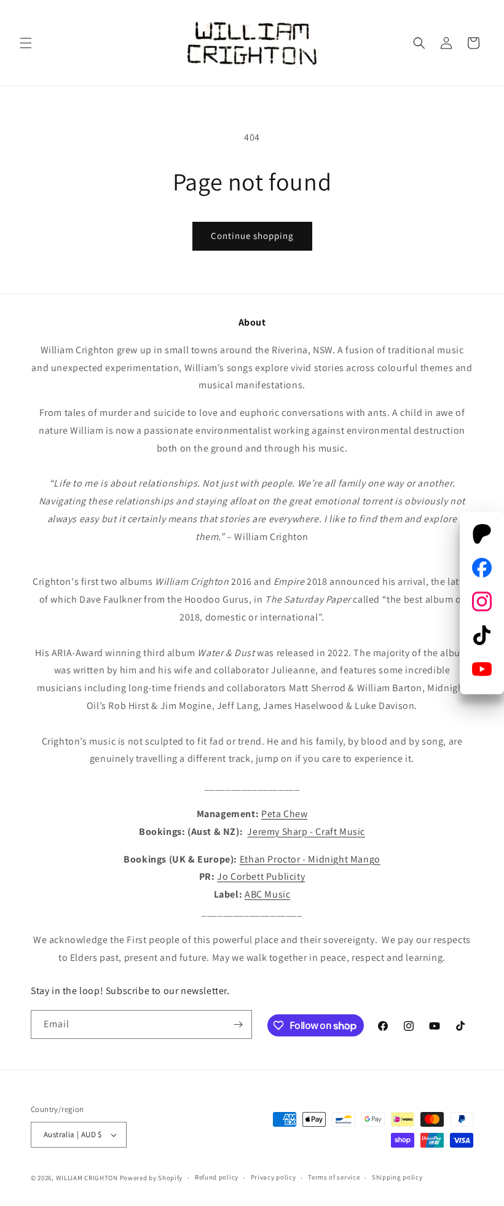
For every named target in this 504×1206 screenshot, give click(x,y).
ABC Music (267, 894)
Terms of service (334, 1177)
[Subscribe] (237, 1024)
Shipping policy (397, 1177)
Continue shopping (252, 235)
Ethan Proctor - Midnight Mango (310, 859)
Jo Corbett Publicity (261, 876)
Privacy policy (273, 1177)
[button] (25, 43)
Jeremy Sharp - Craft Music (306, 831)
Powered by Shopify (151, 1177)
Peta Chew (284, 813)
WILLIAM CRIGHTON (87, 1177)
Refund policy (216, 1177)
